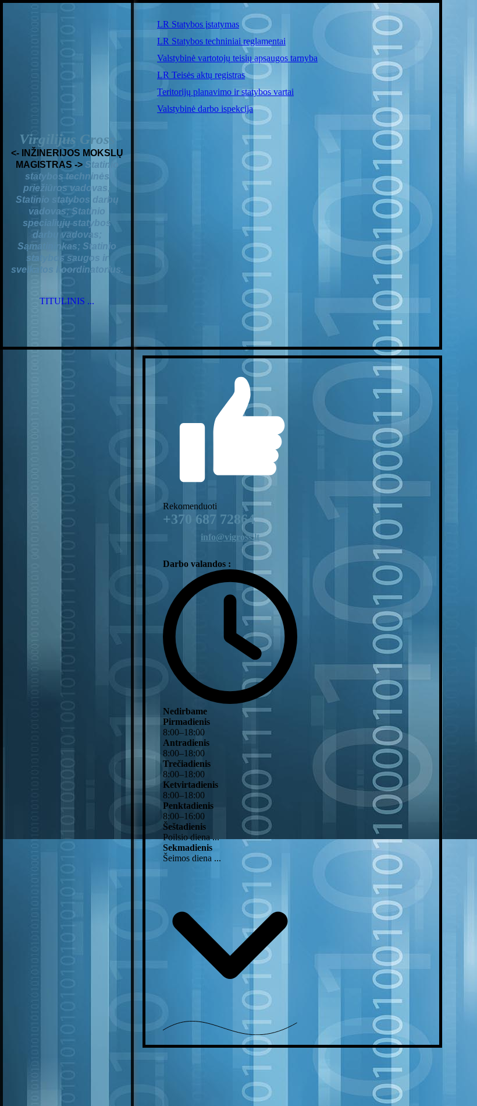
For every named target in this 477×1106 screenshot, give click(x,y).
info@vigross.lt (230, 537)
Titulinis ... (67, 301)
